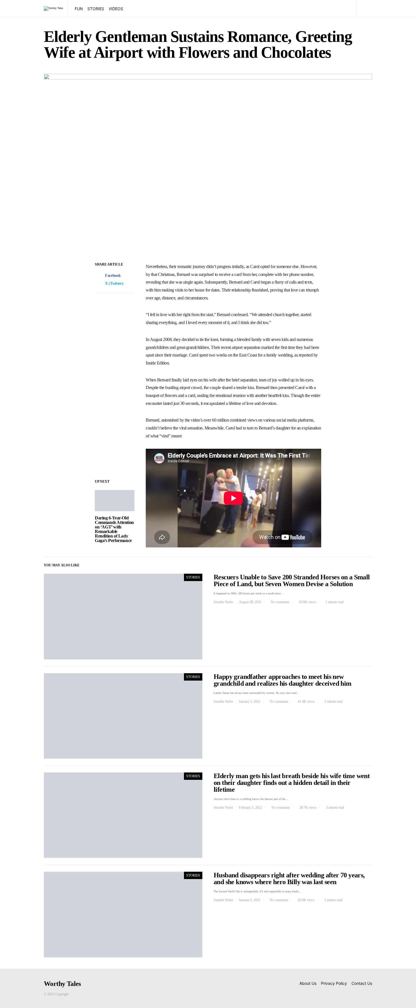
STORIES (95, 8)
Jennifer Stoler (223, 602)
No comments (280, 602)
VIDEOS (116, 8)
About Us (307, 983)
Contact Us (361, 983)
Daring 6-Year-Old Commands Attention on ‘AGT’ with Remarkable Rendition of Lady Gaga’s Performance (114, 529)
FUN (79, 8)
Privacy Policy (334, 983)
